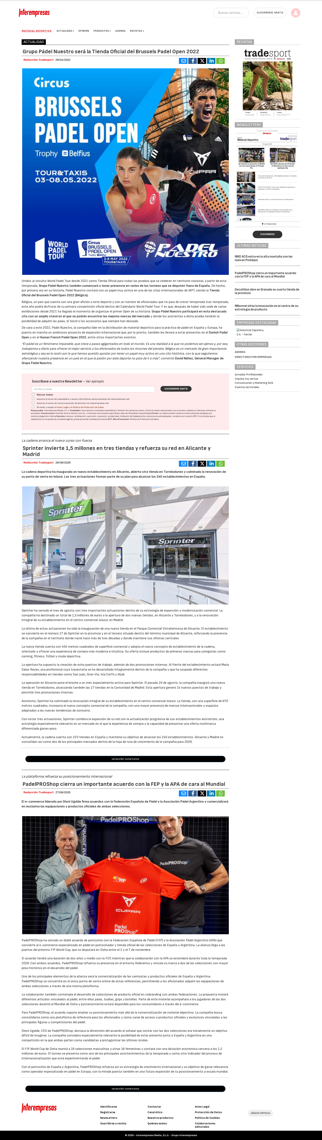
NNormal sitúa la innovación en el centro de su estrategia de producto (266, 307)
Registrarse (107, 1112)
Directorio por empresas (253, 357)
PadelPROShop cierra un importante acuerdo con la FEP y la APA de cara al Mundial (265, 275)
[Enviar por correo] (183, 61)
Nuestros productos (160, 1118)
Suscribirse (267, 234)
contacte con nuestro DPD (184, 416)
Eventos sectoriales (247, 387)
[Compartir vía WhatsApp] (220, 61)
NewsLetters (108, 1118)
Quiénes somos (157, 1123)
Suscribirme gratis (176, 388)
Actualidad (64, 30)
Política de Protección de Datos (88, 407)
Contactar (154, 1107)
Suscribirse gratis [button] (270, 12)
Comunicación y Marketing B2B (254, 383)
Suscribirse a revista (113, 1123)
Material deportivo (37, 30)
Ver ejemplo (95, 381)
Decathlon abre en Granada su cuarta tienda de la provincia (267, 291)
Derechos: (61, 416)
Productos (101, 30)
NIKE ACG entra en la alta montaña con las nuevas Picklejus (264, 258)
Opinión (83, 30)
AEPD (109, 419)
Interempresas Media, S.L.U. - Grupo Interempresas (166, 1135)
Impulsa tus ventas (246, 379)
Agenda (120, 30)
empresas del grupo (200, 413)
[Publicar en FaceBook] (192, 61)
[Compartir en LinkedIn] (211, 61)
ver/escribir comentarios (125, 758)
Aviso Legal (62, 407)
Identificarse (108, 1107)
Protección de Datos (208, 1112)
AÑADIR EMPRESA (260, 1113)
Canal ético (155, 1112)
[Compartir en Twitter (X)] (202, 61)
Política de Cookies (207, 1118)
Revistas (136, 30)
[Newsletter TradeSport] (272, 175)
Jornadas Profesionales (249, 374)
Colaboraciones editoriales (205, 1125)
